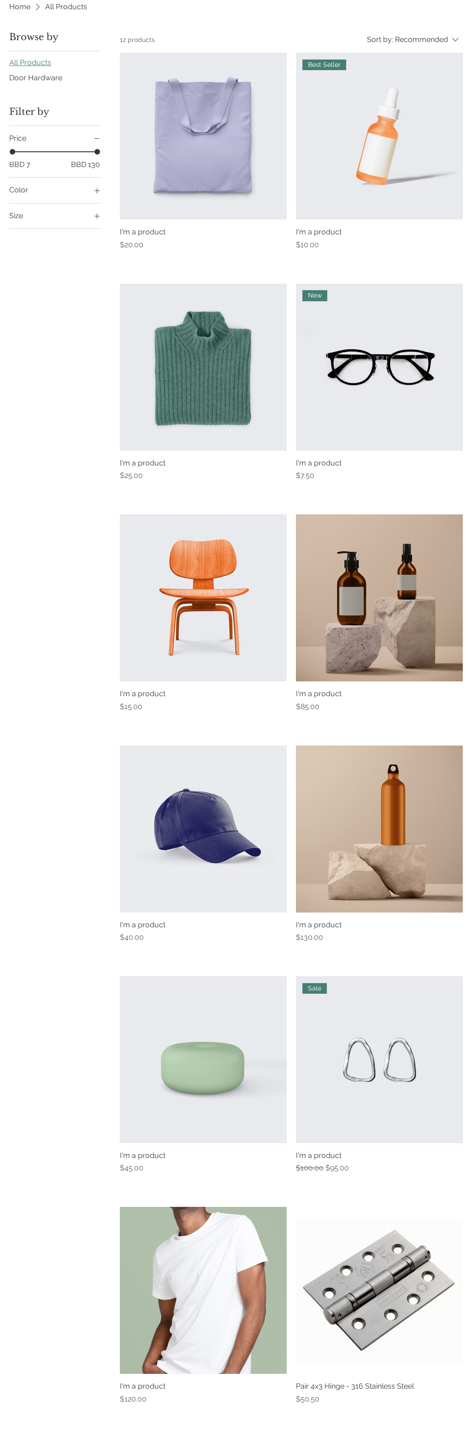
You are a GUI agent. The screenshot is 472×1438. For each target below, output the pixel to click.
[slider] (12, 151)
